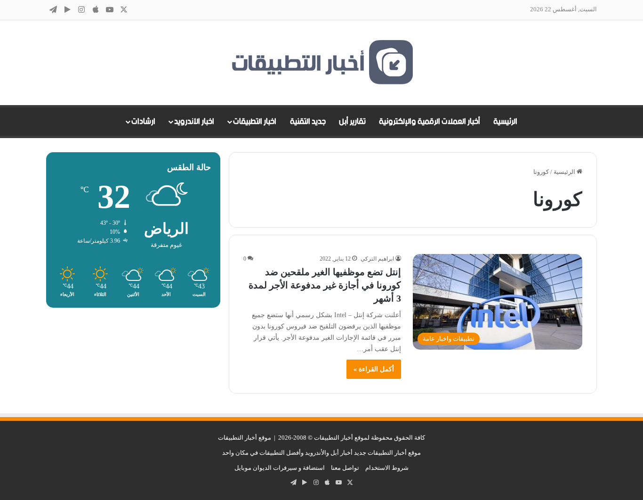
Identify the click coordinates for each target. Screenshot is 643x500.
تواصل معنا (345, 467)
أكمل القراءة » (374, 369)
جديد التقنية (308, 121)
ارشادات (143, 121)
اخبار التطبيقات (254, 121)
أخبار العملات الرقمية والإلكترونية (429, 121)
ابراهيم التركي (377, 258)
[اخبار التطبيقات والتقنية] (321, 62)
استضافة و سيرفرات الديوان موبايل (279, 467)
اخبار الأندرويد (194, 121)
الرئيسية (505, 121)
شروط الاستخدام (387, 467)
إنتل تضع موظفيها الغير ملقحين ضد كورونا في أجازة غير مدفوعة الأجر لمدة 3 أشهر (325, 285)
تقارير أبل (352, 121)
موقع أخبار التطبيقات (244, 437)
